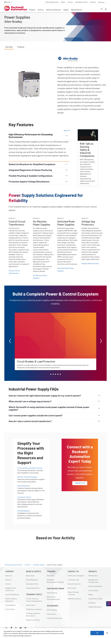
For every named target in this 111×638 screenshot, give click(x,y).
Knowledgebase (23, 511)
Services (41, 10)
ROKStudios (93, 576)
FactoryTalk (51, 614)
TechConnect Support (76, 576)
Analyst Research (95, 607)
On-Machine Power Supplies (40, 277)
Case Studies (93, 590)
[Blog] (25, 628)
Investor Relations (12, 594)
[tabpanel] (55, 302)
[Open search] (102, 9)
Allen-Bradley (52, 610)
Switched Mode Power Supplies (65, 269)
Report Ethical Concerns (73, 593)
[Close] (107, 633)
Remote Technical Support (27, 477)
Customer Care (73, 580)
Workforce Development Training (55, 581)
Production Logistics (34, 609)
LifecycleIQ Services (54, 618)
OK (97, 633)
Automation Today (95, 599)
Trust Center (10, 609)
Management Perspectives (93, 581)
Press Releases (32, 580)
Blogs (90, 594)
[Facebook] (11, 628)
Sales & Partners (76, 10)
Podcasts (91, 603)
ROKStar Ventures (74, 599)
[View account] (106, 9)
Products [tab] (20, 47)
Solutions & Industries (53, 10)
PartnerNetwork (23, 486)
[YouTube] (20, 628)
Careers (8, 580)
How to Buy (72, 588)
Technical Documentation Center (29, 468)
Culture (8, 584)
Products (32, 10)
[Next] (101, 341)
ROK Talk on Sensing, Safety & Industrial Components (86, 133)
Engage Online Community (10, 589)
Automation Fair (32, 584)
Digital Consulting (33, 620)
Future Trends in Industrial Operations (34, 600)
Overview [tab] (9, 47)
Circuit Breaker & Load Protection (27, 314)
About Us (8, 576)
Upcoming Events (32, 588)
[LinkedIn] (7, 628)
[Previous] (10, 341)
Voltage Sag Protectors (90, 263)
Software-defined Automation (33, 615)
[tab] (50, 374)
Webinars (50, 576)
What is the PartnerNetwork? (53, 598)
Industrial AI (30, 605)
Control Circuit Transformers (14, 272)
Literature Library (24, 497)
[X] (16, 628)
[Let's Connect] (108, 603)
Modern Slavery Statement (11, 600)
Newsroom (30, 576)
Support (66, 10)
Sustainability (10, 605)
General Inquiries (74, 584)
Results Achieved (95, 586)
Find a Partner (52, 593)
